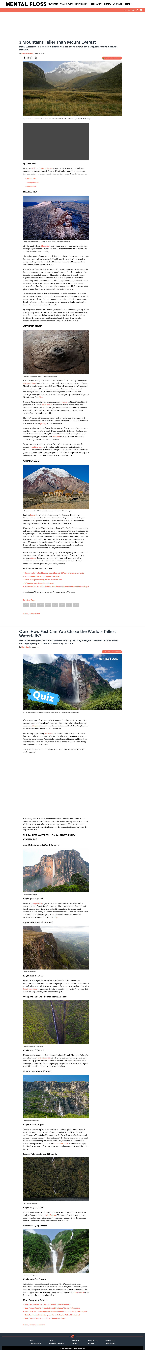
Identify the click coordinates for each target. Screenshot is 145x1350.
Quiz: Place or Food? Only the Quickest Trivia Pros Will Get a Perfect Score (52, 1308)
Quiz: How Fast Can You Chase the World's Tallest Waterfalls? (47, 1305)
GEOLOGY (41, 605)
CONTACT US (52, 1340)
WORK (69, 605)
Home (25, 614)
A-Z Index (91, 1343)
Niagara (35, 725)
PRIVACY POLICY (93, 1340)
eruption (56, 436)
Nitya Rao (25, 647)
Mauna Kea (31, 178)
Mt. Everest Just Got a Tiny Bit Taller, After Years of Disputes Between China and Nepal (57, 586)
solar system (47, 404)
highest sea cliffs (44, 1057)
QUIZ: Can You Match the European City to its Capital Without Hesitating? (52, 1315)
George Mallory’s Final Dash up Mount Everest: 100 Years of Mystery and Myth (54, 573)
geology (43, 423)
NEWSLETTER (53, 4)
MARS (33, 605)
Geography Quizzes (37, 1325)
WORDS (48, 605)
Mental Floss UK (27, 53)
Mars (41, 397)
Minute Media (68, 1348)
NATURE (55, 605)
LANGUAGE (117, 4)
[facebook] (125, 10)
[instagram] (133, 10)
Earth (32, 515)
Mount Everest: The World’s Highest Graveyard (42, 576)
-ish (33, 168)
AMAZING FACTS (66, 4)
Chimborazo (31, 186)
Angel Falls (37, 903)
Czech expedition (30, 989)
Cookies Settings (110, 1343)
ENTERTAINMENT (81, 4)
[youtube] (141, 10)
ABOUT (32, 1340)
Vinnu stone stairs (60, 1143)
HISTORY (107, 4)
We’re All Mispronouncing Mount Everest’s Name (43, 580)
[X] (129, 10)
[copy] (35, 58)
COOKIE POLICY (110, 1340)
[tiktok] (137, 10)
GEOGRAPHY (96, 4)
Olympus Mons (33, 182)
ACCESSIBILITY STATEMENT (56, 1343)
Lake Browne (51, 1215)
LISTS (62, 605)
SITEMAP (74, 1343)
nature (33, 558)
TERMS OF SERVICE (35, 1343)
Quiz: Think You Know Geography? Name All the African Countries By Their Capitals (56, 1311)
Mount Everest (47, 168)
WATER (26, 605)
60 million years (35, 447)
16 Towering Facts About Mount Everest (39, 583)
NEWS (76, 605)
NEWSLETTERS (76, 1340)
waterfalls (49, 733)
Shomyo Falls (78, 1292)
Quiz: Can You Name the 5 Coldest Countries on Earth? (45, 1318)
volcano (64, 402)
